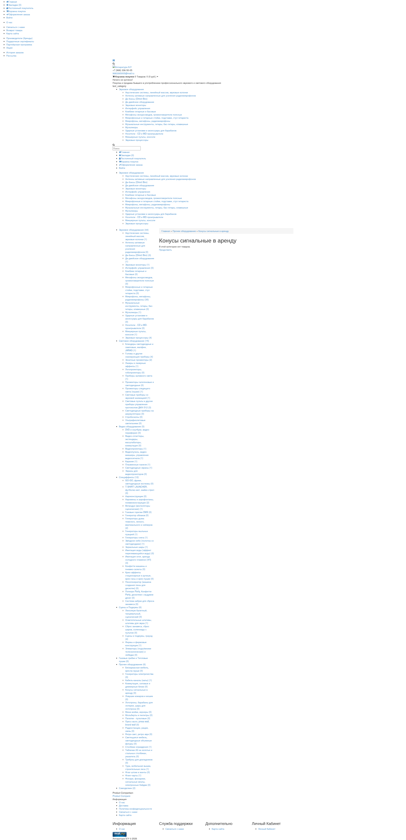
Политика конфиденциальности (135, 808)
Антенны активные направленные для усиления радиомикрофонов (160, 95)
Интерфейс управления (137, 108)
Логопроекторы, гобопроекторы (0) (134, 371)
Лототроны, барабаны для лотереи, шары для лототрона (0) (139, 705)
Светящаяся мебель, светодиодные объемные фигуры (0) (138, 740)
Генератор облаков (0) (137, 515)
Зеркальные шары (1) (136, 546)
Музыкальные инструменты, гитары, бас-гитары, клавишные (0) (139, 306)
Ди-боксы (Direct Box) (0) (138, 255)
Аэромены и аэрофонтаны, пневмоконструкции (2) (139, 501)
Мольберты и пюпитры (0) (139, 715)
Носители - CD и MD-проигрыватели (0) (136, 326)
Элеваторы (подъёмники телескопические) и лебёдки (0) (138, 651)
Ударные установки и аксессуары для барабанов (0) (139, 318)
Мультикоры (131, 127)
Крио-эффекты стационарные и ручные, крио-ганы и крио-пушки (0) (139, 575)
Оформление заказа (19, 14)
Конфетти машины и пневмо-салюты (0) (136, 567)
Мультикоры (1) (133, 312)
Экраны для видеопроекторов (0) (136, 472)
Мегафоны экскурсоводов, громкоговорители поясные (153, 114)
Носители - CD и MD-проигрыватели (144, 133)
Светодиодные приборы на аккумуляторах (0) (139, 412)
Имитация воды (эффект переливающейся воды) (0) (139, 551)
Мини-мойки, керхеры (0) (138, 711)
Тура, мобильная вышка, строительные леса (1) (138, 767)
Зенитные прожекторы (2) (138, 359)
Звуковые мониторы (135, 105)
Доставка (123, 805)
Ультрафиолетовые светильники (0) (135, 421)
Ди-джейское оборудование (139, 101)
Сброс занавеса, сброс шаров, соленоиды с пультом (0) (137, 629)
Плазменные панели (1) (137, 464)
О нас (9, 22)
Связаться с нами (15, 27)
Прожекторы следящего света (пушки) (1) (137, 390)
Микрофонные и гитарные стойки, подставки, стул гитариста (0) (139, 290)
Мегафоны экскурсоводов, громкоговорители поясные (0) (139, 280)
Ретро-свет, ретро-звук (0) (138, 734)
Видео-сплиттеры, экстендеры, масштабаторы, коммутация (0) (134, 440)
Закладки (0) (14, 4)
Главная (12, 1)
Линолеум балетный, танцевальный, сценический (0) (136, 613)
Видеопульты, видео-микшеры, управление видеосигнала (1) (137, 455)
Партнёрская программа (19, 44)
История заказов (14, 52)
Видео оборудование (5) (131, 426)
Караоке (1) (131, 461)
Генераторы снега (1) (136, 537)
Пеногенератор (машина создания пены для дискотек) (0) (138, 585)
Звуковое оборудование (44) (134, 229)
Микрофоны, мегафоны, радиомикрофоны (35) (138, 298)
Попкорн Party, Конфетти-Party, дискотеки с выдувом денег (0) (139, 594)
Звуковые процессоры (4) (138, 337)
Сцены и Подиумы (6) (130, 607)
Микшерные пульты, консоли (140, 136)
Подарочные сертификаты (20, 41)
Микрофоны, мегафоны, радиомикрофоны (147, 120)
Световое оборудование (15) (134, 340)
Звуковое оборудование (131, 89)
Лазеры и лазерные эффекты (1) (135, 364)
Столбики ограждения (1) (138, 746)
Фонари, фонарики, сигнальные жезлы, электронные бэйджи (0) (138, 781)
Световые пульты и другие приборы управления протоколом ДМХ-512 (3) (139, 404)
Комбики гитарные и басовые (140, 111)
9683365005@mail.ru (123, 73)
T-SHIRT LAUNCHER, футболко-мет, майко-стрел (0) (139, 490)
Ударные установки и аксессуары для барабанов (150, 130)
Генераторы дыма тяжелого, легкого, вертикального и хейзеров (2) (138, 523)
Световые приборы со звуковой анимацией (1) (137, 396)
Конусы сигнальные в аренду (213, 231)
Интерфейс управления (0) (139, 267)
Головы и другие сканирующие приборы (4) (139, 355)
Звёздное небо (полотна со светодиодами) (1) (139, 542)
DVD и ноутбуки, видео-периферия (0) (137, 431)
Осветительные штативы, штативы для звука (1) (138, 621)
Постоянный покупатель (20, 8)
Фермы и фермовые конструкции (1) (136, 643)
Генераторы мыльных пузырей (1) (136, 532)
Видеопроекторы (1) (135, 448)
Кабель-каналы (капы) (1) (138, 680)
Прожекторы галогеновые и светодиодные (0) (139, 383)
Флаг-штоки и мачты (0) (137, 772)
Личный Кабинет (266, 828)
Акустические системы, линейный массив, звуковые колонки (156, 92)
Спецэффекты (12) (129, 477)
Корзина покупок (17, 11)
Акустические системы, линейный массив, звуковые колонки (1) (137, 236)
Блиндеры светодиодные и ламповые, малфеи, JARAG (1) (139, 347)
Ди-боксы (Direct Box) (136, 98)
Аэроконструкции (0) (136, 496)
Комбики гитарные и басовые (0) (135, 272)
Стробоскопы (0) (134, 416)
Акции (9, 47)
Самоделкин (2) (127, 788)
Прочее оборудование (184, 231)
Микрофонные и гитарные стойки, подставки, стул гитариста (156, 117)
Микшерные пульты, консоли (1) (135, 333)
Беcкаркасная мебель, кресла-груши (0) (137, 669)
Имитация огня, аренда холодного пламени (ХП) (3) (138, 559)
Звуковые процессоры (136, 139)
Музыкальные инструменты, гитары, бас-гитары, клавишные (156, 124)
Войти (9, 17)
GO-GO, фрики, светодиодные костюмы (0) (139, 482)
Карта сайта (12, 33)
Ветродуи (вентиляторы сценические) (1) (137, 507)
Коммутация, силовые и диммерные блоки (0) (137, 685)
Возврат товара (14, 30)
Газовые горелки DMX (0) (138, 512)
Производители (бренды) (19, 38)
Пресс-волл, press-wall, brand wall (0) (137, 723)
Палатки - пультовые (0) (137, 718)
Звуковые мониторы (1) (137, 264)
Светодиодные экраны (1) (138, 467)
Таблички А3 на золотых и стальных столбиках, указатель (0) (138, 753)
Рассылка (11, 55)
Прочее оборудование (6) (132, 664)
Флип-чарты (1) (133, 775)
